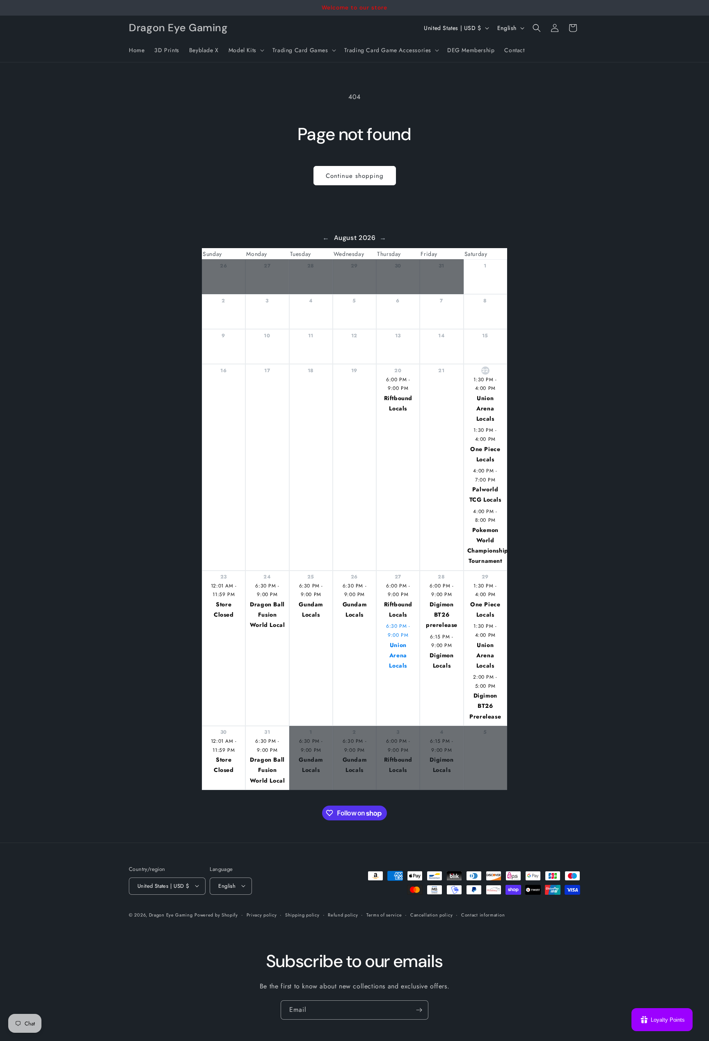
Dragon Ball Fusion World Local (267, 614)
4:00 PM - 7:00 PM (485, 475)
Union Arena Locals (485, 408)
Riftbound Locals (398, 403)
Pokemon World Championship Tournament (487, 545)
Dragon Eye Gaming (171, 914)
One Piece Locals (485, 454)
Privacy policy (262, 914)
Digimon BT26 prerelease (441, 614)
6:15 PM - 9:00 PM (441, 641)
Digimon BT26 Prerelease (485, 705)
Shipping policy (302, 914)
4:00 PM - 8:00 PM (485, 516)
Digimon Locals (441, 660)
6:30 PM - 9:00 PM (267, 590)
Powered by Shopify (216, 914)
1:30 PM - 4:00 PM (484, 384)
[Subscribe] (419, 1010)
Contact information (483, 914)
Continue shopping (355, 175)
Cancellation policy (431, 914)
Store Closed (224, 609)
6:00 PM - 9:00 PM (398, 384)
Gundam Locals (311, 609)
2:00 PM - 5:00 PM (485, 681)
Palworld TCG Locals (485, 494)
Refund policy (343, 914)
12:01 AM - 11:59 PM (224, 590)
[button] (246, 50)
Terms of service (384, 914)
